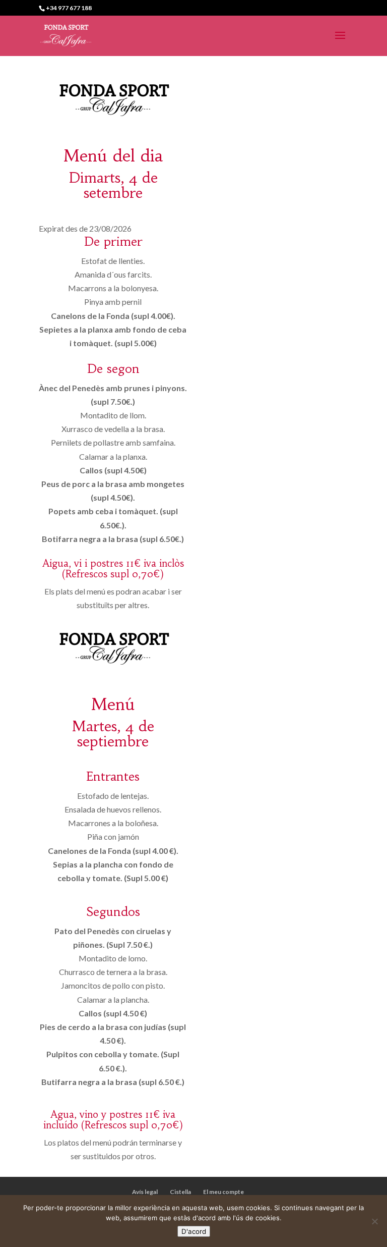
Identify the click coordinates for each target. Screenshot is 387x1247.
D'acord (193, 1231)
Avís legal (145, 1192)
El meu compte (223, 1192)
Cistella (180, 1192)
